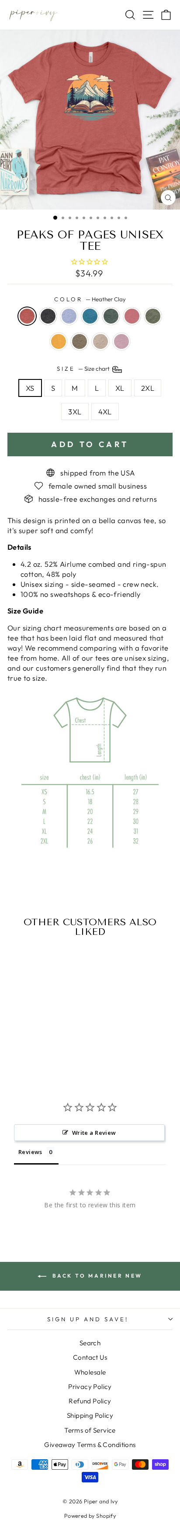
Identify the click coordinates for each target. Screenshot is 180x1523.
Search (90, 1343)
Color (90, 299)
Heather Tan (100, 341)
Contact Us (90, 1357)
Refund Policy (90, 1401)
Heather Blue (69, 316)
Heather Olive (79, 341)
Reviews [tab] (30, 1152)
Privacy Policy (90, 1386)
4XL (105, 411)
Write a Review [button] (94, 1133)
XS (30, 388)
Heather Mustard (58, 341)
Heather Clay (27, 316)
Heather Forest (111, 316)
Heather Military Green (153, 316)
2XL (147, 388)
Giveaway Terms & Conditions (89, 1444)
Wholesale (90, 1372)
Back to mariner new (96, 1275)
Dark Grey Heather (48, 316)
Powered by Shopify (90, 1515)
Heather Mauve (132, 316)
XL (120, 388)
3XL (74, 411)
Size (84, 368)
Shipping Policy (90, 1415)
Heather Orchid (121, 341)
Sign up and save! (87, 1319)
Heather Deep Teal (90, 316)
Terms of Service (90, 1430)
